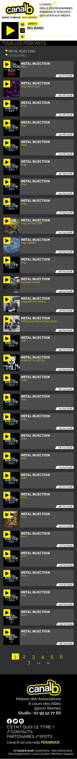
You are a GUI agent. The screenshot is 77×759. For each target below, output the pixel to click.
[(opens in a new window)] (9, 722)
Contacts (22, 731)
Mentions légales (62, 753)
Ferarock (50, 742)
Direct (32, 23)
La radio (45, 4)
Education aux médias (55, 15)
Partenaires (20, 736)
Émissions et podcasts (55, 11)
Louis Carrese (40, 753)
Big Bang (35, 28)
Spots (45, 736)
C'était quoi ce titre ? (30, 727)
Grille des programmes (56, 8)
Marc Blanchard (61, 750)
